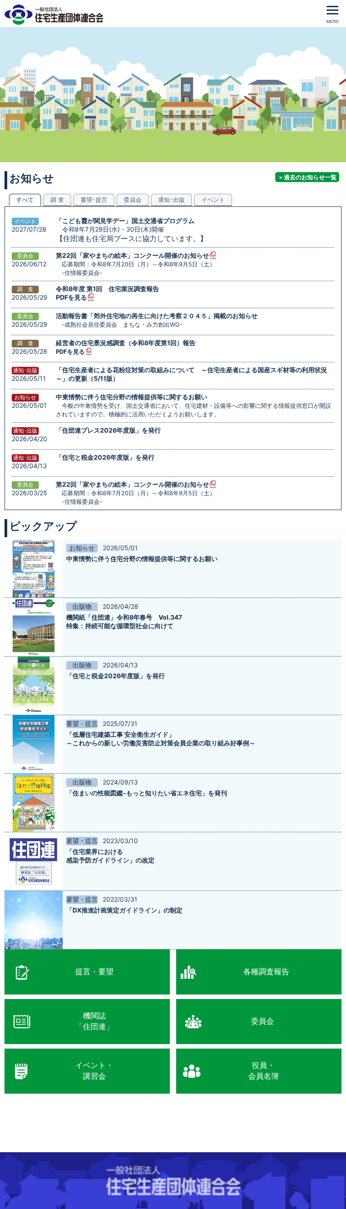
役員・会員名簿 (263, 1071)
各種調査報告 (266, 971)
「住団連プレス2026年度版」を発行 (108, 430)
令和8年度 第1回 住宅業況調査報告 (107, 288)
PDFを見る (71, 297)
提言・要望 (94, 971)
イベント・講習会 (94, 1071)
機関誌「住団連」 (94, 1021)
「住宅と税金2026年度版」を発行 (105, 457)
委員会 (262, 1021)
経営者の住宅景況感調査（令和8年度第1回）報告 (126, 343)
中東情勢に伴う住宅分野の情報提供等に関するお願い (131, 397)
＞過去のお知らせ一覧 (307, 177)
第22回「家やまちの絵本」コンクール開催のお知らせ (132, 255)
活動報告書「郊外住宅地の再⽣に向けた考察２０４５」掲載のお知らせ (157, 315)
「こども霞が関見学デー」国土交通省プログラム (125, 220)
